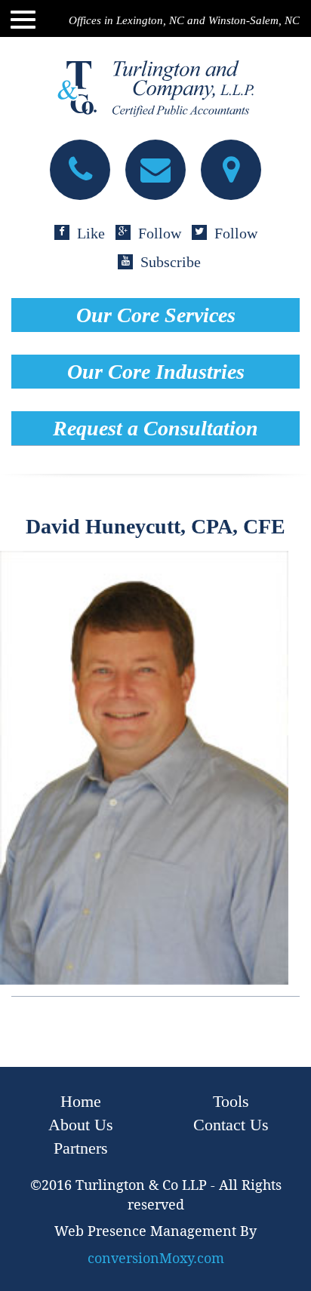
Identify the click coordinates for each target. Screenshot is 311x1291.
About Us (80, 1124)
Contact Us (231, 1124)
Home (80, 1101)
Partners (81, 1148)
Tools (231, 1101)
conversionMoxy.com (156, 1258)
